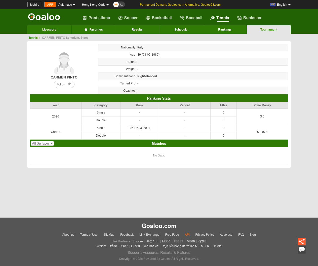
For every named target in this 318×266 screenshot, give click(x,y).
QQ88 (202, 241)
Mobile (34, 4)
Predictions (99, 17)
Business (252, 17)
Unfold (217, 246)
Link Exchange (149, 234)
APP (50, 4)
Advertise (226, 234)
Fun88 (135, 246)
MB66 (166, 241)
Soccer (131, 17)
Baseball (194, 17)
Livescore (49, 29)
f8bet (124, 246)
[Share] (302, 242)
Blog (253, 234)
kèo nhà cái (151, 246)
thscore (138, 241)
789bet (101, 246)
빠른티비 (153, 241)
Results (137, 29)
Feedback (127, 234)
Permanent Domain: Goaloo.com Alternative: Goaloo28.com (180, 4)
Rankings (225, 29)
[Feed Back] (302, 250)
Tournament (268, 29)
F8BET (178, 241)
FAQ (241, 234)
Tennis (222, 17)
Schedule (181, 29)
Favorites (96, 29)
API (187, 234)
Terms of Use (89, 234)
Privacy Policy (204, 234)
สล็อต (113, 246)
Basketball (162, 17)
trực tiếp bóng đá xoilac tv (180, 246)
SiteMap (109, 234)
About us (68, 234)
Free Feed (172, 234)
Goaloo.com (159, 225)
